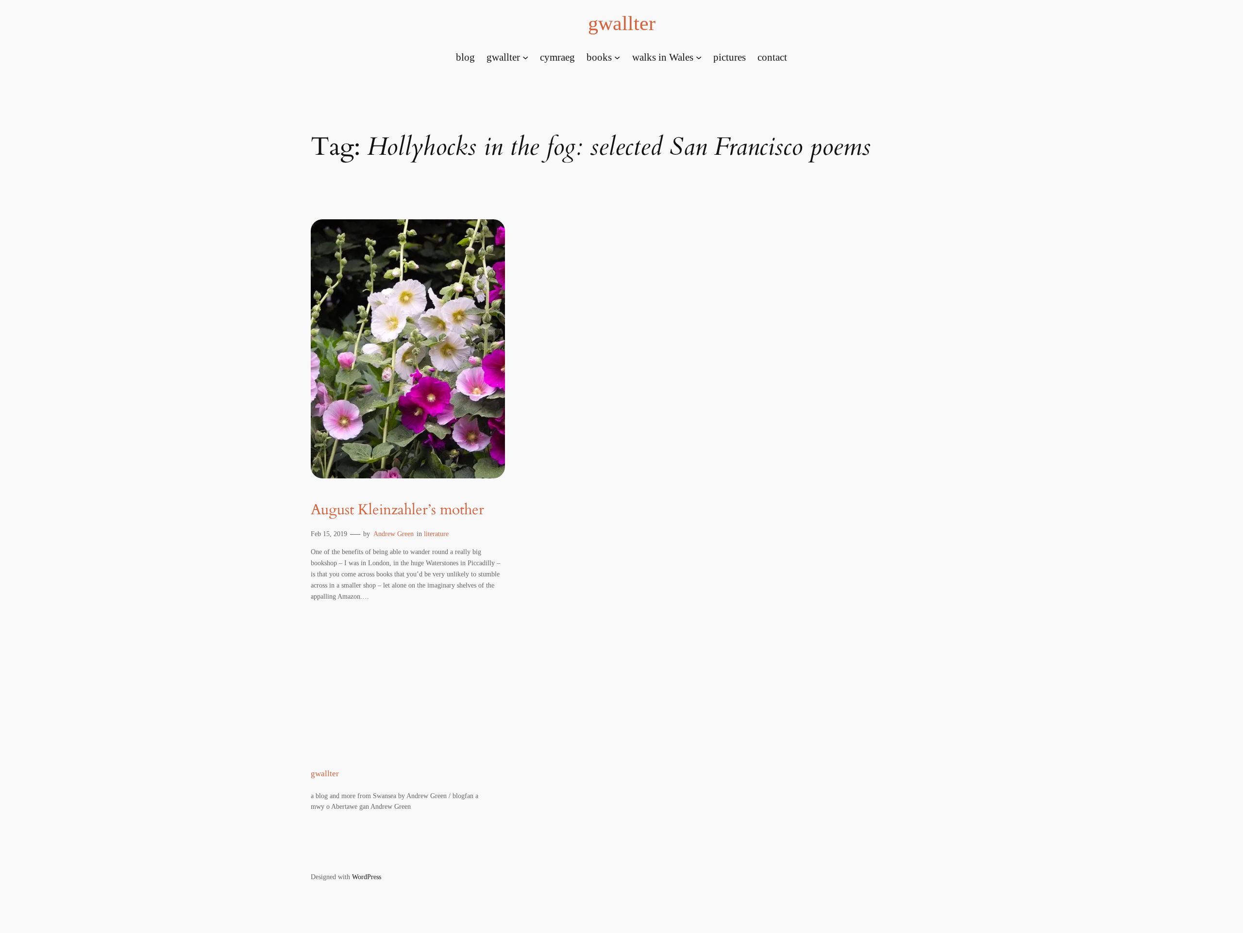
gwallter (621, 23)
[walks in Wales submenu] (699, 57)
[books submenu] (617, 57)
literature (436, 534)
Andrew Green (393, 534)
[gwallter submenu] (525, 57)
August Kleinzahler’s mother (397, 510)
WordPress (366, 877)
